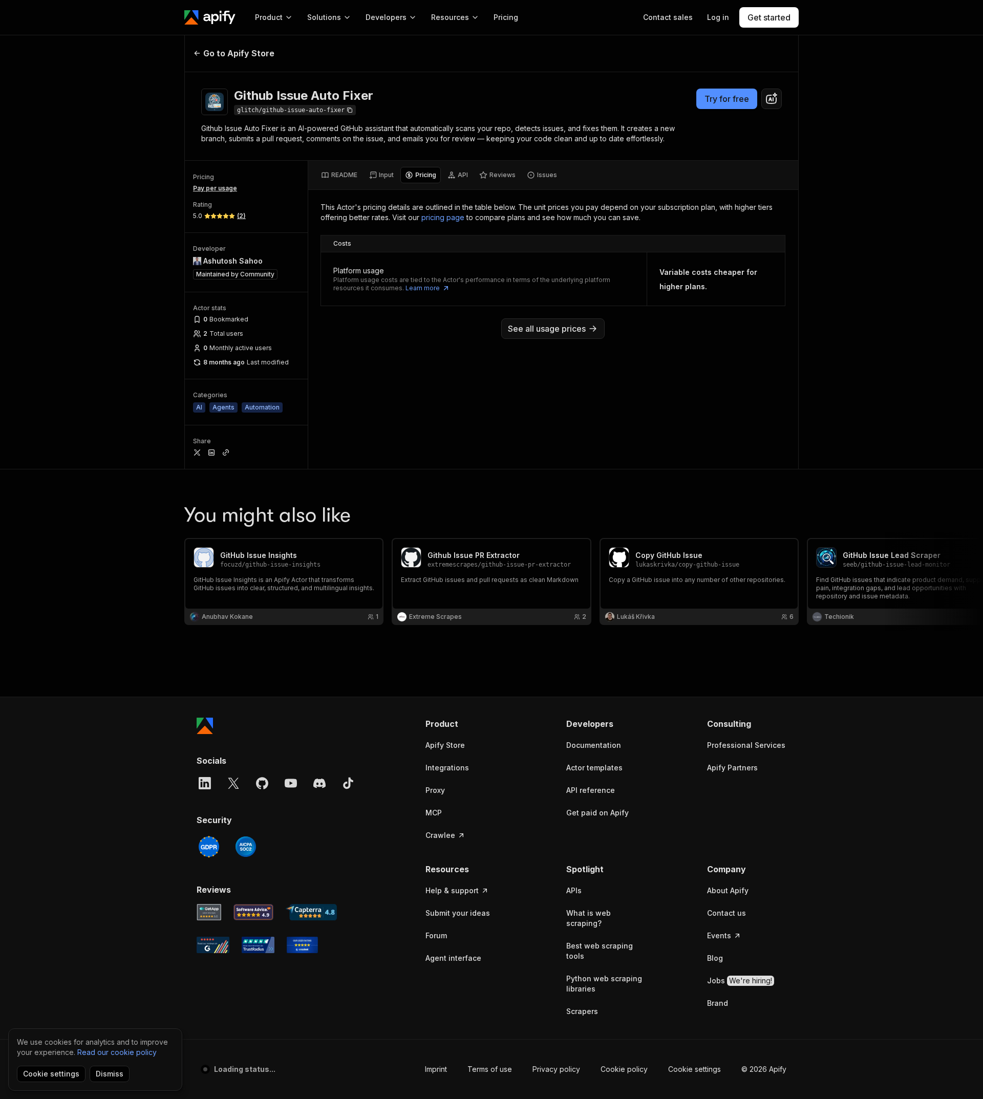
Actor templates (594, 767)
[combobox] (771, 99)
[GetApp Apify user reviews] (209, 912)
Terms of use (489, 1069)
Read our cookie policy (117, 1052)
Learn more (422, 288)
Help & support (452, 890)
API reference (590, 790)
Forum (436, 935)
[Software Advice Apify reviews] (253, 912)
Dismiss (109, 1073)
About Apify (728, 890)
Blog (715, 958)
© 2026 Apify (763, 1069)
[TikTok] (348, 783)
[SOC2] (245, 846)
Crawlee (440, 835)
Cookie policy (624, 1069)
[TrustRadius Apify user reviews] (258, 945)
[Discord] (319, 783)
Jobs (739, 980)
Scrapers (582, 1011)
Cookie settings (694, 1069)
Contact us (726, 913)
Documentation (593, 745)
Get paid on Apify (597, 812)
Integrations (447, 767)
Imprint (436, 1069)
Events (719, 935)
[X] (233, 783)
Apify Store (445, 745)
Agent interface (453, 958)
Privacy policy (556, 1069)
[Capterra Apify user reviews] (311, 912)
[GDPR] (209, 846)
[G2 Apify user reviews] (213, 945)
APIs (574, 890)
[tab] (339, 175)
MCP (433, 812)
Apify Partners (732, 767)
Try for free (726, 99)
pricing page (442, 217)
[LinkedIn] (205, 783)
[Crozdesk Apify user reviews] (302, 945)
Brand (717, 1003)
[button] (465, 724)
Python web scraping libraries (604, 983)
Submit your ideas (457, 913)
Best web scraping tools (599, 950)
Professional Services (746, 745)
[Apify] (210, 17)
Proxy (435, 790)
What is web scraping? (588, 918)
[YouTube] (291, 783)
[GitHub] (262, 783)
